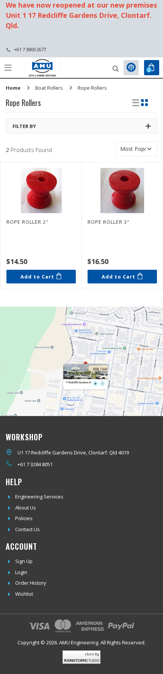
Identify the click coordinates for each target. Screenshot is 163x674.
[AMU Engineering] (42, 68)
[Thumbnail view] (144, 102)
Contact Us (27, 529)
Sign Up (24, 561)
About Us (25, 507)
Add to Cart (37, 276)
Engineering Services (39, 496)
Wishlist (24, 593)
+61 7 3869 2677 (30, 49)
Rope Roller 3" (109, 221)
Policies (24, 518)
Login (21, 572)
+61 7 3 (25, 464)
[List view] (135, 102)
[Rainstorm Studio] (81, 657)
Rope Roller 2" (27, 221)
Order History (30, 582)
